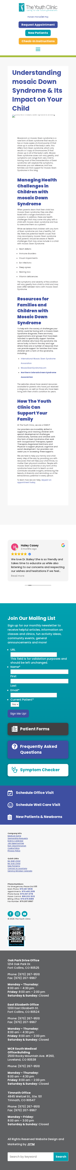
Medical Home (14, 836)
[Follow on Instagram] (17, 914)
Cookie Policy (14, 848)
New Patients (38, 33)
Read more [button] (17, 576)
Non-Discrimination (17, 845)
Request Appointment (38, 25)
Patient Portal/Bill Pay (38, 17)
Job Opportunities (16, 843)
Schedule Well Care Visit (38, 804)
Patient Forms (34, 729)
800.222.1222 (28, 896)
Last (13, 686)
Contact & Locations (17, 868)
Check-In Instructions (38, 41)
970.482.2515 (28, 891)
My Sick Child (14, 863)
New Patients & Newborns (39, 816)
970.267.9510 (26, 889)
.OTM (31, 1144)
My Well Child (14, 861)
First (13, 676)
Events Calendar (15, 841)
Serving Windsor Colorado (20, 871)
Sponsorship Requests (18, 838)
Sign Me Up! (18, 714)
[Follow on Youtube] (24, 914)
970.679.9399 (27, 899)
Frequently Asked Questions (38, 749)
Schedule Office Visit (35, 792)
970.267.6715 (26, 894)
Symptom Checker (40, 770)
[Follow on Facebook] (10, 914)
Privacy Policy (14, 850)
